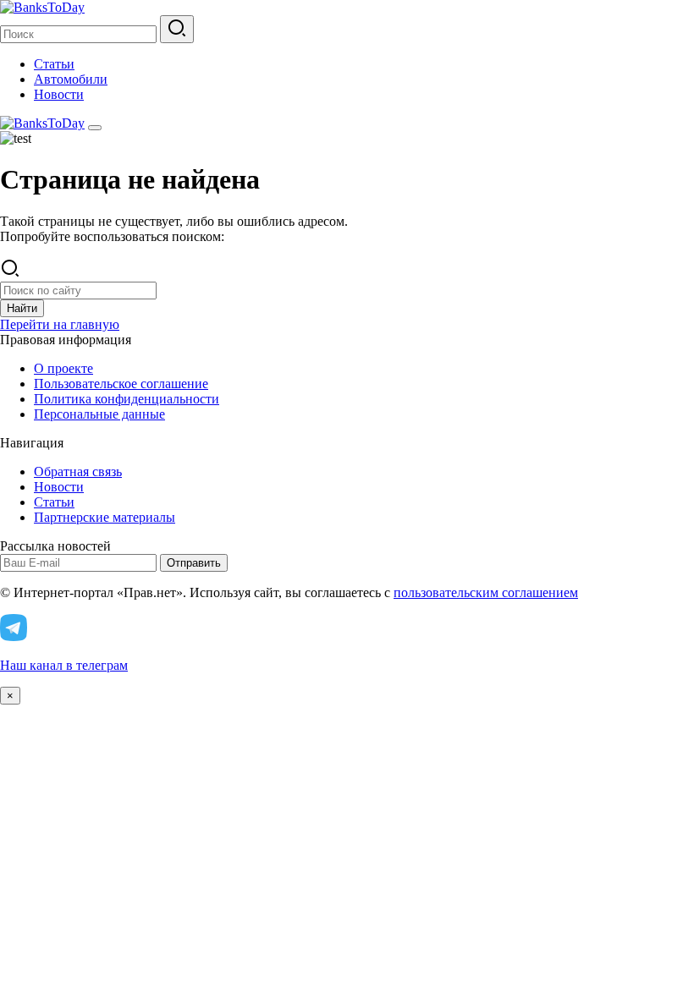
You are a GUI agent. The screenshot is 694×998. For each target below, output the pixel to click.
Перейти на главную (59, 324)
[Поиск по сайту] (177, 29)
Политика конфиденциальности (126, 399)
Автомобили (70, 79)
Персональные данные (99, 414)
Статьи (54, 64)
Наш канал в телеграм (64, 665)
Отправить (194, 563)
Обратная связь (78, 471)
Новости (59, 94)
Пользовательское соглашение (121, 383)
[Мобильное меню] (95, 127)
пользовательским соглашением (486, 592)
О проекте (63, 368)
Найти (22, 308)
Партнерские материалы (104, 517)
